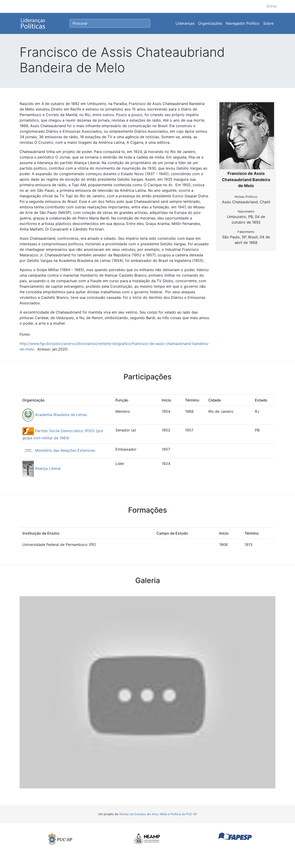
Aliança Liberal (47, 468)
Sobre (268, 23)
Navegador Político (243, 23)
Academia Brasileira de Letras (60, 414)
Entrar (272, 6)
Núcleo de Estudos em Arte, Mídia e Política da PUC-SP (158, 814)
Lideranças (185, 23)
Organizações (210, 23)
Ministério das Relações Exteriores (64, 450)
